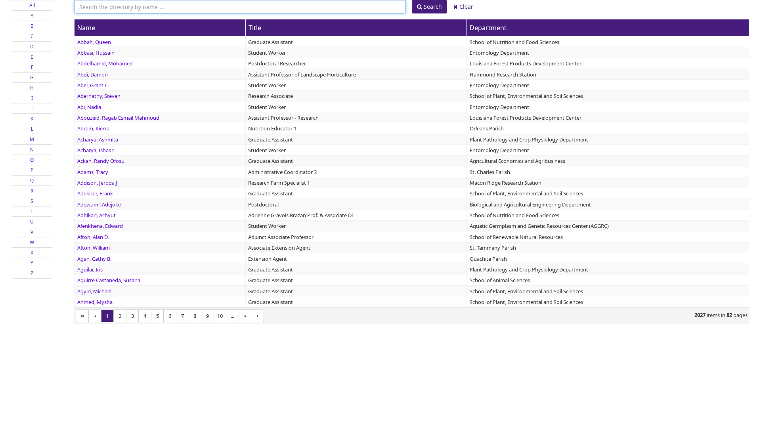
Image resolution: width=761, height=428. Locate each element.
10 (220, 315)
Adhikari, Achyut (96, 215)
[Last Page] (257, 316)
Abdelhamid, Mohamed (105, 63)
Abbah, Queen (94, 42)
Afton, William (93, 247)
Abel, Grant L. (93, 85)
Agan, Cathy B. (94, 258)
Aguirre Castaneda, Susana (108, 280)
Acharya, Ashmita (97, 139)
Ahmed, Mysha (95, 302)
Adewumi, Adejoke (99, 204)
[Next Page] (245, 316)
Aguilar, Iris (90, 269)
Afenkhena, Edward (100, 225)
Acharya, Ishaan (96, 150)
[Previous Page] (95, 316)
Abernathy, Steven (98, 95)
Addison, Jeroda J (97, 182)
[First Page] (82, 316)
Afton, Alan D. (93, 237)
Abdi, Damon (92, 74)
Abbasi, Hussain (96, 52)
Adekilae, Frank (95, 193)
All (32, 5)
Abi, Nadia (89, 107)
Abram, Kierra (93, 128)
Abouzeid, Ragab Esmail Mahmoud (118, 117)
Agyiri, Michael (94, 291)
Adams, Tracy (92, 172)
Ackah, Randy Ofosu (100, 160)
